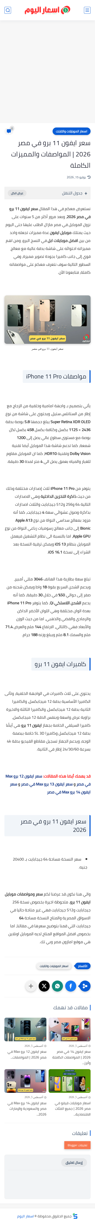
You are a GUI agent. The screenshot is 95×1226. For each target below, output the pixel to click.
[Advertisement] (47, 72)
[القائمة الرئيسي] (87, 10)
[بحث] (7, 10)
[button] (70, 986)
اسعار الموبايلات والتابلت (71, 131)
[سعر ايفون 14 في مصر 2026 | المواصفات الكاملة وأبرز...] (70, 1029)
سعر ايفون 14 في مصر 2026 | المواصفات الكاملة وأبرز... (71, 1057)
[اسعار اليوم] (47, 10)
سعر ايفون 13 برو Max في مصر (47, 784)
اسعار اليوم (25, 1216)
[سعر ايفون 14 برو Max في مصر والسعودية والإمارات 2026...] (25, 1081)
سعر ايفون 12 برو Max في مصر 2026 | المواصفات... (27, 1054)
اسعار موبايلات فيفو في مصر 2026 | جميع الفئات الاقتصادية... (73, 1108)
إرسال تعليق (74, 1162)
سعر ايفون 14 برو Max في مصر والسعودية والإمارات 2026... (27, 1108)
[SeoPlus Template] (75, 1216)
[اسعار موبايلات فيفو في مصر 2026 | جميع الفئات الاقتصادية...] (70, 1081)
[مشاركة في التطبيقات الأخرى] (30, 986)
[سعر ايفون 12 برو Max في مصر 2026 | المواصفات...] (25, 1029)
